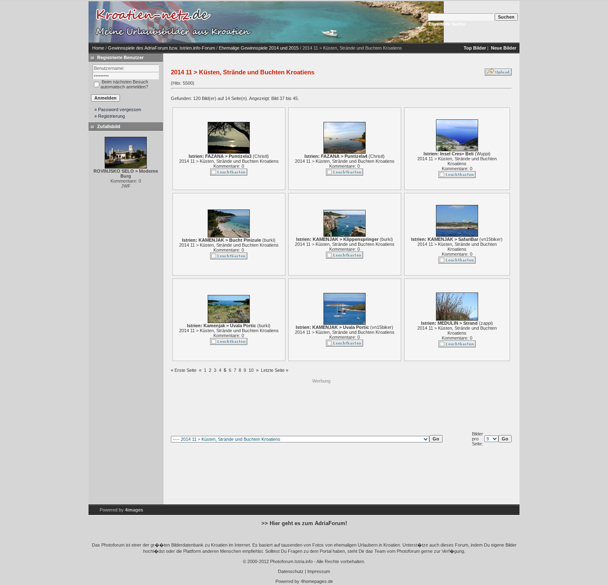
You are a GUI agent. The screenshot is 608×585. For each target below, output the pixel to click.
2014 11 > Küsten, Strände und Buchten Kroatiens (229, 161)
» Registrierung (109, 116)
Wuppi (482, 153)
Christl (260, 156)
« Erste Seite (183, 370)
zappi (486, 323)
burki (269, 240)
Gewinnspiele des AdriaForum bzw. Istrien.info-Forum (161, 47)
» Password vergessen (117, 109)
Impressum (318, 571)
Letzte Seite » (274, 370)
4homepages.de (317, 581)
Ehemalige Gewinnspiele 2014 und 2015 (259, 47)
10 (251, 370)
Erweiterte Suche (446, 23)
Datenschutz (291, 571)
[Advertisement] (321, 402)
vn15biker (491, 239)
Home (98, 47)
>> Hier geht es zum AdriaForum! (304, 523)
